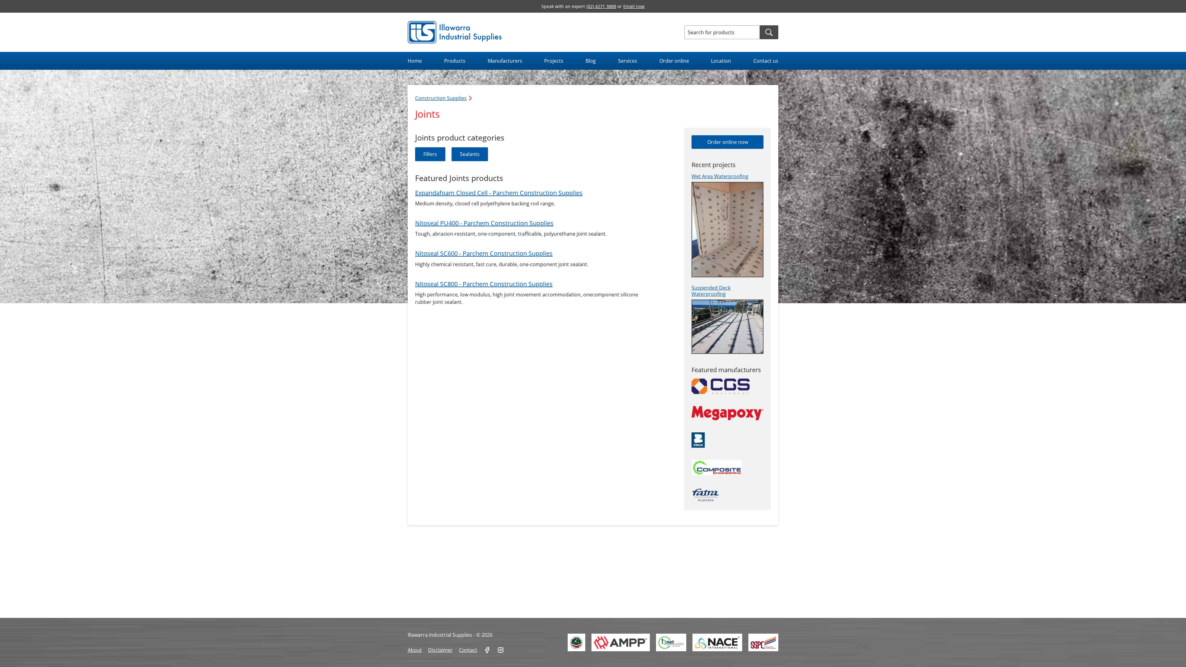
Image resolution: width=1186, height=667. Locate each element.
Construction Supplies (441, 98)
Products (454, 60)
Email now (634, 6)
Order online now (727, 142)
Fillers (430, 154)
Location (721, 60)
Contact (468, 650)
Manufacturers (505, 60)
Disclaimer (440, 650)
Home (415, 60)
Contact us (765, 60)
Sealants (470, 154)
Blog (591, 60)
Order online (674, 60)
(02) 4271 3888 (601, 6)
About (415, 650)
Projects (553, 60)
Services (627, 60)
